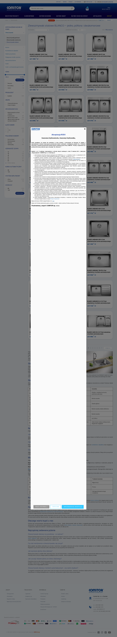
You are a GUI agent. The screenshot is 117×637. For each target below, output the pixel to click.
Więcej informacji (41, 506)
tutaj (53, 201)
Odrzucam (55, 506)
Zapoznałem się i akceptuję (73, 506)
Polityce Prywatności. (54, 198)
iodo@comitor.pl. (76, 159)
